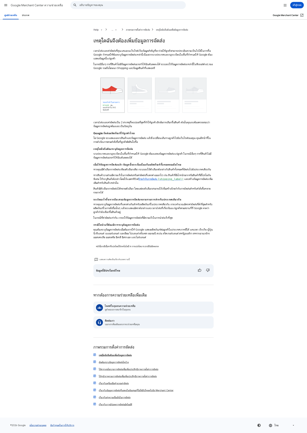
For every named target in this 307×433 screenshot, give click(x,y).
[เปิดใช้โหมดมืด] (259, 425)
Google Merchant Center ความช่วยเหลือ (37, 5)
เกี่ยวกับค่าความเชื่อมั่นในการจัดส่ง (114, 397)
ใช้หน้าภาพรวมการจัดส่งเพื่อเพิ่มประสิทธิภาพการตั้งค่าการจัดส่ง (128, 376)
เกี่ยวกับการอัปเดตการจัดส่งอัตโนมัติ (115, 404)
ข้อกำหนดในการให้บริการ (62, 425)
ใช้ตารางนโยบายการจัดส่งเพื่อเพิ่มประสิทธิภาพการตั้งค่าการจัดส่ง (128, 369)
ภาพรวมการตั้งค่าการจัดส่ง (138, 29)
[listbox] (282, 425)
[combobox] (132, 5)
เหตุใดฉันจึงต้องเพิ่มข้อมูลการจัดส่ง (172, 29)
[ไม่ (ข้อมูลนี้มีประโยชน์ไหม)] (208, 270)
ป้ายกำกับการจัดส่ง (161, 179)
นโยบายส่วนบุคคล (37, 425)
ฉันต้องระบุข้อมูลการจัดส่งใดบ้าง (114, 362)
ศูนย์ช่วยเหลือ (10, 15)
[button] (6, 5)
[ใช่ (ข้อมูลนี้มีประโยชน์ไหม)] (199, 270)
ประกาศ (25, 15)
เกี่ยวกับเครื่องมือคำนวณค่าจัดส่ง (114, 383)
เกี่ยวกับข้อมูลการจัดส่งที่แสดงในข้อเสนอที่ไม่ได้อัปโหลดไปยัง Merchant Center (136, 390)
